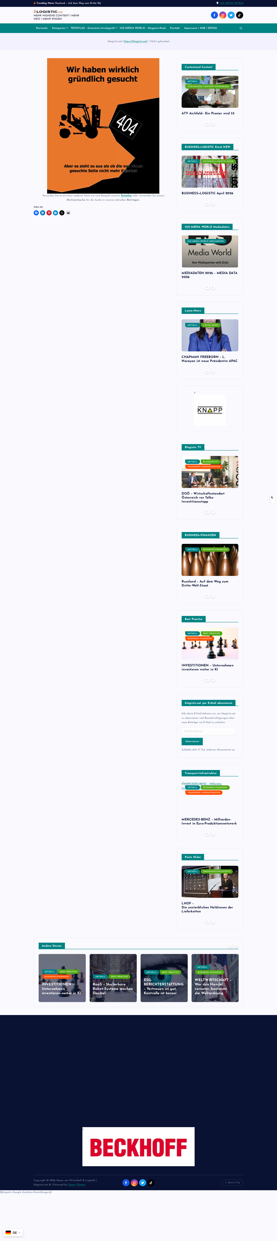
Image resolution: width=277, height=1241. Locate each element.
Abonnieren (192, 741)
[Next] (212, 123)
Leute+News (210, 325)
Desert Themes (76, 1185)
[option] (210, 97)
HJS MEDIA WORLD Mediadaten (206, 241)
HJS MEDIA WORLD (231, 3)
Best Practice (211, 634)
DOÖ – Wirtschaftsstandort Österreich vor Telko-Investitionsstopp (203, 497)
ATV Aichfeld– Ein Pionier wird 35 (208, 113)
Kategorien (59, 28)
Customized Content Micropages (208, 87)
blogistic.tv (210, 462)
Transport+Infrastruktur (204, 467)
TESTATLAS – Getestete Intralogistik (93, 28)
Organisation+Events (216, 871)
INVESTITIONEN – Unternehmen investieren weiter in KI (61, 989)
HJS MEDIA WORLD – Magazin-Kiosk (143, 28)
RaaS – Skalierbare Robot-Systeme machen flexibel (113, 989)
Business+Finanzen (215, 550)
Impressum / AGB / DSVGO (200, 28)
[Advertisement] (130, 1074)
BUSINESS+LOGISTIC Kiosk (218, 161)
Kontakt (175, 28)
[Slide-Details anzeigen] (210, 409)
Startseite (42, 28)
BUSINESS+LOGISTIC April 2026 (207, 193)
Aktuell (193, 81)
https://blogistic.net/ (136, 41)
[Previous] (207, 123)
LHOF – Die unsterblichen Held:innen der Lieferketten (207, 907)
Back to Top (234, 1183)
